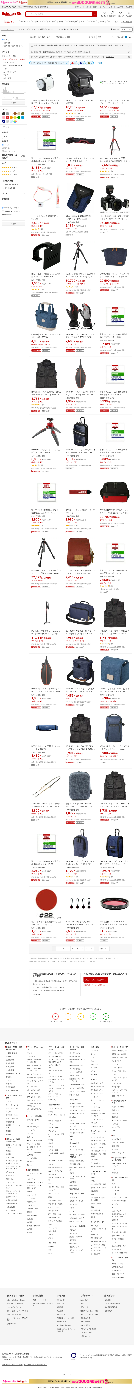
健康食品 (72, 1240)
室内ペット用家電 (97, 1214)
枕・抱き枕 (116, 1190)
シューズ (115, 1064)
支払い (82, 1303)
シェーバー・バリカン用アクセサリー (35, 1187)
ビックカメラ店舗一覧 (107, 7)
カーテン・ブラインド (119, 1223)
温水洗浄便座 (32, 1215)
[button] (2, 90)
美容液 (71, 1208)
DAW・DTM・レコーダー (56, 1116)
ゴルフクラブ (116, 1061)
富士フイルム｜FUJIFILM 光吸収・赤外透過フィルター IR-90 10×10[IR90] (45, 161)
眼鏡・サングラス (118, 1096)
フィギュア (94, 1097)
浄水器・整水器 (11, 1204)
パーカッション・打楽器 (56, 1135)
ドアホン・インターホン (98, 1230)
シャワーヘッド (32, 1205)
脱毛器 (29, 1191)
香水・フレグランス (76, 1221)
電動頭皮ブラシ (32, 1202)
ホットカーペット (12, 1108)
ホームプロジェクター (35, 1074)
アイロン (9, 1077)
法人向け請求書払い (64, 1325)
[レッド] (7, 117)
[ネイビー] (3, 121)
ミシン (8, 1080)
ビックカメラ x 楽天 (9, 7)
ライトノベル (53, 1228)
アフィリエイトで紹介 (88, 1329)
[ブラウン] (15, 113)
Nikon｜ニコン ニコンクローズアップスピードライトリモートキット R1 (114, 103)
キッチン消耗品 (74, 1069)
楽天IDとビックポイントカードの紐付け (67, 1330)
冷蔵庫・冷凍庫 (11, 1053)
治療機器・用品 (74, 1164)
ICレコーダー (32, 1087)
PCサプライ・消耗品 (34, 1140)
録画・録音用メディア (35, 1065)
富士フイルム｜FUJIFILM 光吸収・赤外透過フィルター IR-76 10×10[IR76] (114, 394)
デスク (114, 1207)
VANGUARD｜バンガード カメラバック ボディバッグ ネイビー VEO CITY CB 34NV (114, 276)
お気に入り (61, 1303)
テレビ (110, 22)
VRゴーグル (52, 1100)
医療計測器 (73, 1185)
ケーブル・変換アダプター (56, 1072)
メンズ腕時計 (116, 1139)
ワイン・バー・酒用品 (77, 1091)
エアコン (84, 22)
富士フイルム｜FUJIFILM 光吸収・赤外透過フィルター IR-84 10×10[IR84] (114, 452)
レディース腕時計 (118, 1143)
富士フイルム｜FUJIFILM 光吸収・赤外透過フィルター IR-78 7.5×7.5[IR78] (114, 573)
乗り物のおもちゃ (97, 1090)
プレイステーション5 (77, 1107)
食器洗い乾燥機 (11, 1200)
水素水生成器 (10, 1207)
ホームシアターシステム (35, 1082)
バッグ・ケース (117, 1068)
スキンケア (73, 1197)
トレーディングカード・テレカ (98, 1115)
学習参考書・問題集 (55, 1204)
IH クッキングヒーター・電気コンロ (13, 1192)
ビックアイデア (37, 22)
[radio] (3, 39)
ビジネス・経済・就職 (56, 1187)
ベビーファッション (98, 1140)
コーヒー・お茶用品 (76, 1088)
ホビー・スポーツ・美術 (56, 1179)
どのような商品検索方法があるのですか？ (49, 987)
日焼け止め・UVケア (76, 1218)
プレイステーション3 (77, 1129)
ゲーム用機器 (32, 1158)
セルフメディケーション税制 (12, 1365)
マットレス (116, 1187)
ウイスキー (94, 1051)
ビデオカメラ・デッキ (35, 1078)
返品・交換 (84, 1307)
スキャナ (30, 1137)
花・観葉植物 (95, 1254)
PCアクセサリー (33, 1127)
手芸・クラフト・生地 (119, 1120)
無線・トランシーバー (35, 1100)
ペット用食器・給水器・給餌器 (98, 1199)
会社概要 (120, 7)
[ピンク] (3, 117)
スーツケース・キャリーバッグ (119, 1165)
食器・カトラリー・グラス (77, 1061)
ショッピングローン (14, 1307)
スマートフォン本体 (55, 1053)
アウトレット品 (117, 1264)
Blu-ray (51, 1247)
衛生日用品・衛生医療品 (77, 1168)
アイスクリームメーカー (14, 1215)
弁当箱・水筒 (74, 1076)
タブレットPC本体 (55, 1056)
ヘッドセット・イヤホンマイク (56, 1081)
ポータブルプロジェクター (35, 1110)
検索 (14, 103)
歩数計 (29, 1222)
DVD (50, 1253)
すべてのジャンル (7, 29)
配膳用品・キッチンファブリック (77, 1080)
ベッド (114, 1194)
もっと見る (36, 994)
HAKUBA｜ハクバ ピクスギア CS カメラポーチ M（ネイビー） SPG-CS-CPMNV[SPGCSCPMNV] (80, 452)
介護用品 (72, 1182)
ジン (92, 1057)
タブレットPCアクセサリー (56, 1066)
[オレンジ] (11, 117)
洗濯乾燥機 (10, 1060)
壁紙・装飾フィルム (119, 1236)
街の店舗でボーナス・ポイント (43, 1305)
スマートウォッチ (118, 1153)
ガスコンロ (10, 1172)
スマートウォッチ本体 (56, 1085)
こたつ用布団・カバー (119, 1246)
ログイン (118, 22)
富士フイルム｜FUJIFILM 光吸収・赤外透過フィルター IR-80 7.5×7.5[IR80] (45, 864)
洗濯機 (102, 22)
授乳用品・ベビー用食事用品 (98, 1155)
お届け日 (5, 141)
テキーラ (94, 1075)
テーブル (115, 1204)
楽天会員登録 (127, 22)
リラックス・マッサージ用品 (77, 1251)
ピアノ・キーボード (55, 1108)
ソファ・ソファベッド (119, 1197)
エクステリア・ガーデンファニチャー (98, 1249)
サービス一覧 (54, 1388)
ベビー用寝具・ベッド (98, 1151)
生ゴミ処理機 (10, 1210)
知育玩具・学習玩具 (98, 1086)
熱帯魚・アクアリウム (98, 1188)
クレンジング (74, 1204)
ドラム (50, 1124)
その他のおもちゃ (97, 1126)
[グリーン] (18, 117)
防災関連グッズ (96, 1238)
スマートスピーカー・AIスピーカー (35, 1105)
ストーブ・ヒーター (13, 1105)
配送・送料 (84, 1300)
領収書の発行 (85, 1318)
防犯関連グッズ (117, 1267)
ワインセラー (10, 1182)
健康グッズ (73, 1244)
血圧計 (29, 1229)
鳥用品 (93, 1194)
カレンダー (52, 1190)
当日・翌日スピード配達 (16, 1300)
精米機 (8, 1154)
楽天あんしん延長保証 (15, 1303)
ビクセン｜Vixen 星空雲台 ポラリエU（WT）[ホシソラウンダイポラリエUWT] (46, 103)
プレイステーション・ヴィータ (77, 1125)
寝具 (113, 1184)
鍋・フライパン (74, 1053)
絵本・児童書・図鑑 (55, 1168)
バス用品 (115, 1124)
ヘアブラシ (31, 1179)
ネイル (71, 1211)
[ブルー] (22, 117)
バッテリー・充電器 (55, 1076)
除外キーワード (7, 215)
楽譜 (50, 1183)
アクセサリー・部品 (9, 56)
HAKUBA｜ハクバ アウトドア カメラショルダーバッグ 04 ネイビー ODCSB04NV (80, 691)
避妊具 (71, 1173)
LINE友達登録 (85, 1325)
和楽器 (50, 1147)
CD (49, 1250)
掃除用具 (115, 1114)
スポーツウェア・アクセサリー (119, 1091)
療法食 (93, 1217)
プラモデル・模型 (97, 1093)
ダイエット (73, 1233)
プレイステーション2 (77, 1133)
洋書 (50, 1224)
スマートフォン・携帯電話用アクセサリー (56, 1061)
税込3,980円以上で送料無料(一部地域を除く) (34, 7)
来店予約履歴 (61, 1322)
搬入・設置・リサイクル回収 (17, 1311)
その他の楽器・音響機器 (56, 1154)
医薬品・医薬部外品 (76, 1161)
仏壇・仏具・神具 (118, 1277)
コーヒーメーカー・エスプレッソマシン (14, 1162)
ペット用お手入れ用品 (98, 1184)
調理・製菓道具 (74, 1056)
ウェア (114, 1075)
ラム (92, 1061)
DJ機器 (51, 1140)
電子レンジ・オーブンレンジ (14, 1146)
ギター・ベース (53, 1127)
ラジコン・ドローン (98, 1100)
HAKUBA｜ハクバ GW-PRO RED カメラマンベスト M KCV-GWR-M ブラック (114, 633)
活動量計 (30, 1219)
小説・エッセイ (53, 1207)
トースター (10, 1158)
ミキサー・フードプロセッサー (14, 1187)
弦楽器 (50, 1143)
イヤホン (62, 22)
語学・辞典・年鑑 (54, 1214)
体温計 (29, 1232)
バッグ (114, 1169)
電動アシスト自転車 (119, 1054)
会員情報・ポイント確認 (65, 1318)
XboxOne (72, 1117)
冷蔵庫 (93, 22)
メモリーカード (32, 1093)
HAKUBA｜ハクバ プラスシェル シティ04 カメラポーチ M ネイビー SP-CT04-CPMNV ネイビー (80, 864)
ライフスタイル (53, 1194)
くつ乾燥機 (10, 1070)
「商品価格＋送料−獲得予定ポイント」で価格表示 (46, 37)
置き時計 (115, 1149)
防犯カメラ (94, 1235)
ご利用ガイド (79, 7)
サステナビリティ (81, 1388)
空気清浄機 (73, 22)
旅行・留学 (52, 1174)
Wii (70, 1140)
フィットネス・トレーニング (119, 1079)
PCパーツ (30, 1162)
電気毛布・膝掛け (12, 1115)
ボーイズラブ (53, 1211)
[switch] (23, 156)
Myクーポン (61, 1314)
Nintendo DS (74, 1143)
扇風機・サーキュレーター (14, 1126)
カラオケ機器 (53, 1150)
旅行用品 (115, 1173)
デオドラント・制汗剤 (77, 1214)
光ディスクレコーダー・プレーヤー (34, 1070)
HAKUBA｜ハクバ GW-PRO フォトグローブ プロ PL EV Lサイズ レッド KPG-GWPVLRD (80, 337)
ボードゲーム (95, 1110)
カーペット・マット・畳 (119, 1228)
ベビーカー (94, 1160)
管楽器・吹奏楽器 (54, 1121)
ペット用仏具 (95, 1210)
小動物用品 (94, 1191)
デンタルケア (32, 1198)
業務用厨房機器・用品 (77, 1084)
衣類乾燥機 (10, 1063)
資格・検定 (52, 1231)
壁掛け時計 (116, 1146)
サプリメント (74, 1230)
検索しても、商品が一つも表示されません (49, 990)
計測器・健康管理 (75, 1237)
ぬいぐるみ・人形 (97, 1083)
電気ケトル (10, 1179)
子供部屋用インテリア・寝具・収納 (119, 1215)
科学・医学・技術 (54, 1217)
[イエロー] (15, 117)
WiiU (71, 1136)
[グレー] (7, 113)
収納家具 (115, 1220)
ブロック (94, 1123)
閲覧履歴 (60, 1307)
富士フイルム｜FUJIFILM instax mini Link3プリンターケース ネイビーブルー (80, 806)
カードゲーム (95, 1107)
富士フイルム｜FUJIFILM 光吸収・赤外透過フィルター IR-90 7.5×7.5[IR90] (114, 337)
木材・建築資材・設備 (98, 1241)
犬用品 (93, 1181)
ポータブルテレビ (33, 1090)
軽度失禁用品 (74, 1189)
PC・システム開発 (55, 1221)
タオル (114, 1131)
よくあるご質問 (91, 7)
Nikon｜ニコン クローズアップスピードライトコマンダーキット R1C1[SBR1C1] (114, 219)
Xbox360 (72, 1120)
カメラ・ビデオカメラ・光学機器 (34, 1061)
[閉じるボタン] (129, 46)
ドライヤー (51, 22)
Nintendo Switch (75, 1103)
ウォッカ (94, 1068)
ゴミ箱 (114, 1242)
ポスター (51, 1238)
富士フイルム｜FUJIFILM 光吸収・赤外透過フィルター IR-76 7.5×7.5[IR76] (45, 513)
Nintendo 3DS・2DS (76, 1114)
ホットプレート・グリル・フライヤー (14, 1167)
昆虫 (92, 1207)
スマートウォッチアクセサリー (56, 1090)
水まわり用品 (74, 1095)
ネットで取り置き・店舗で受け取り (18, 1319)
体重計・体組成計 (33, 1226)
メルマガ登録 (85, 1322)
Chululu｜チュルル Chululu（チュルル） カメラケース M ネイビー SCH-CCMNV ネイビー (114, 691)
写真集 (50, 1235)
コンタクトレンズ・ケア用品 (77, 1177)
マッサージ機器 (32, 1209)
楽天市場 (129, 7)
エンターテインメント (56, 1171)
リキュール (94, 1064)
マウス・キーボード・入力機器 (35, 1154)
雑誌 (50, 1197)
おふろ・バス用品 (97, 1147)
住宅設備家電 (10, 1087)
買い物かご (61, 1300)
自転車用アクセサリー (119, 1057)
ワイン (93, 1054)
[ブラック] (3, 113)
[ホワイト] (11, 113)
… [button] (17, 29)
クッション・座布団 (119, 1201)
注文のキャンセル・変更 (89, 1311)
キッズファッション (98, 1137)
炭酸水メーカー (11, 1197)
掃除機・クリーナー (13, 1073)
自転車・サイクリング (119, 1051)
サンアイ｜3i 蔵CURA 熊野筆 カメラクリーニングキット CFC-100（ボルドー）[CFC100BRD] (80, 573)
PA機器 (51, 1112)
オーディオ (31, 1056)
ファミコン (73, 1146)
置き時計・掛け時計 (119, 1232)
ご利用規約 (108, 1311)
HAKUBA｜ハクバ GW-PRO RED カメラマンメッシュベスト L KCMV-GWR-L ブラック (80, 749)
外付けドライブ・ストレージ (35, 1148)
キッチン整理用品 (75, 1072)
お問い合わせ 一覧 (67, 1388)
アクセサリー (53, 1131)
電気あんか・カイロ (13, 1119)
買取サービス (12, 1324)
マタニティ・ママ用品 (98, 1144)
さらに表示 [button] (7, 78)
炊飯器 (8, 1151)
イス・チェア (116, 1211)
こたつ (8, 1112)
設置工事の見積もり (14, 1314)
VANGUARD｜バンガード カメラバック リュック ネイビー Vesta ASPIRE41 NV (114, 749)
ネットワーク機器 (33, 1144)
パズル (93, 1104)
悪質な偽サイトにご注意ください (35, 1365)
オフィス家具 (116, 1249)
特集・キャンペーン (40, 1300)
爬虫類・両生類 (96, 1203)
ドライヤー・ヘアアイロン (35, 1174)
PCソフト (30, 1165)
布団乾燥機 (10, 1067)
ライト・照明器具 (12, 1091)
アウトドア (116, 1087)
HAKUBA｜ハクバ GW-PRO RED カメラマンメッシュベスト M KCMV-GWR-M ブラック (46, 394)
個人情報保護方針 (110, 1307)
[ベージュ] (18, 113)
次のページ (104, 949)
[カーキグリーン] (22, 113)
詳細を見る (110, 57)
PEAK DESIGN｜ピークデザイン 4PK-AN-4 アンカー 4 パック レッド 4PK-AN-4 (80, 924)
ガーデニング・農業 (98, 1245)
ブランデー (94, 1071)
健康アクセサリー (75, 1247)
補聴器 (29, 1212)
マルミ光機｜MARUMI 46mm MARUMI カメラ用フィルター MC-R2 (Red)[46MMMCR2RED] (114, 924)
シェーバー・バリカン (35, 1183)
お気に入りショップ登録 (89, 1314)
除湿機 (8, 1134)
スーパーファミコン (76, 1150)
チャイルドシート (97, 1163)
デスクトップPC (33, 1120)
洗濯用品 (115, 1117)
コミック (51, 1164)
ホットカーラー (32, 1195)
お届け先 (5, 132)
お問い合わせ (85, 1336)
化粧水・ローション (76, 1201)
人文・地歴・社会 (54, 1200)
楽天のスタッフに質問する (95, 980)
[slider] (2, 93)
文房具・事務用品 (118, 1107)
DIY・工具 (94, 1226)
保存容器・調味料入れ (77, 1065)
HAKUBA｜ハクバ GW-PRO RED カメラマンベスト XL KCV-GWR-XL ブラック (115, 806)
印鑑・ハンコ (116, 1110)
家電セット (24, 22)
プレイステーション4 (77, 1110)
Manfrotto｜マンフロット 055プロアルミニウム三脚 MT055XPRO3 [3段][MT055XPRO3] (46, 573)
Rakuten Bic (12, 14)
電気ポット (10, 1175)
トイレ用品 (116, 1127)
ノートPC (30, 1123)
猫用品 (93, 1177)
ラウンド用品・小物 (119, 1071)
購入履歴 (60, 1311)
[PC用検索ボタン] (94, 14)
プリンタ (30, 1134)
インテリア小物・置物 (119, 1253)
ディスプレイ (32, 1130)
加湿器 (8, 1131)
